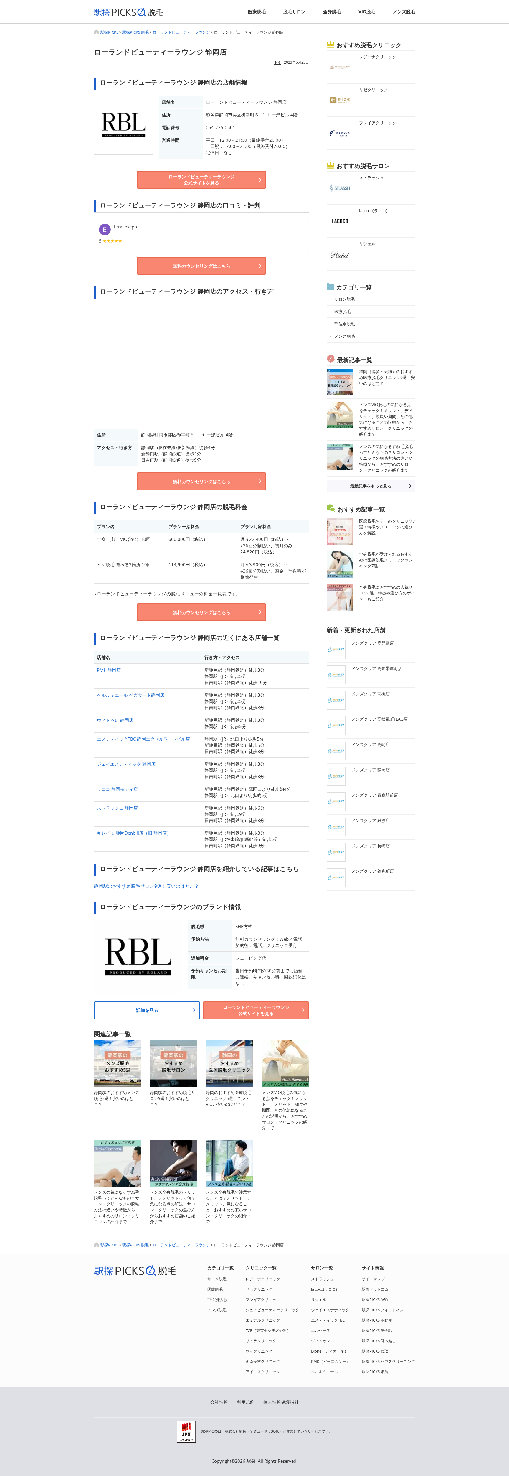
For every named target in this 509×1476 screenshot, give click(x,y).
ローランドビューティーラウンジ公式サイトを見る (201, 180)
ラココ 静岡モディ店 (117, 789)
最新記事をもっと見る (370, 486)
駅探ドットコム (375, 1289)
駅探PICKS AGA (375, 1299)
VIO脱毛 (366, 11)
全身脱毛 (332, 11)
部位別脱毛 (217, 1299)
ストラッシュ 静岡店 (117, 808)
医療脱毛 (257, 11)
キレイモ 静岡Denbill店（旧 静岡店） (134, 833)
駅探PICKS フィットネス (383, 1309)
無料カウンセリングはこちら (201, 266)
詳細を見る (147, 1010)
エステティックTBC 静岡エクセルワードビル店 (143, 739)
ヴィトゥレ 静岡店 (115, 720)
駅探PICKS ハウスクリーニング (388, 1361)
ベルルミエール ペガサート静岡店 (130, 695)
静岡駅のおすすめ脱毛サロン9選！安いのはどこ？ (146, 886)
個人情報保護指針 (281, 1402)
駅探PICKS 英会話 (377, 1330)
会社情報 (219, 1402)
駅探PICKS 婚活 (375, 1371)
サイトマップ (373, 1278)
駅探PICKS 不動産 (377, 1320)
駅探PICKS (109, 32)
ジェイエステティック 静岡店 (126, 764)
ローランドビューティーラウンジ (181, 32)
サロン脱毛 (217, 1278)
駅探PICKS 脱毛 (135, 32)
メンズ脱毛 (404, 11)
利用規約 (245, 1402)
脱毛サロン (294, 11)
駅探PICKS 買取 (375, 1351)
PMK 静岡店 (109, 670)
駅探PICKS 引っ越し (379, 1340)
